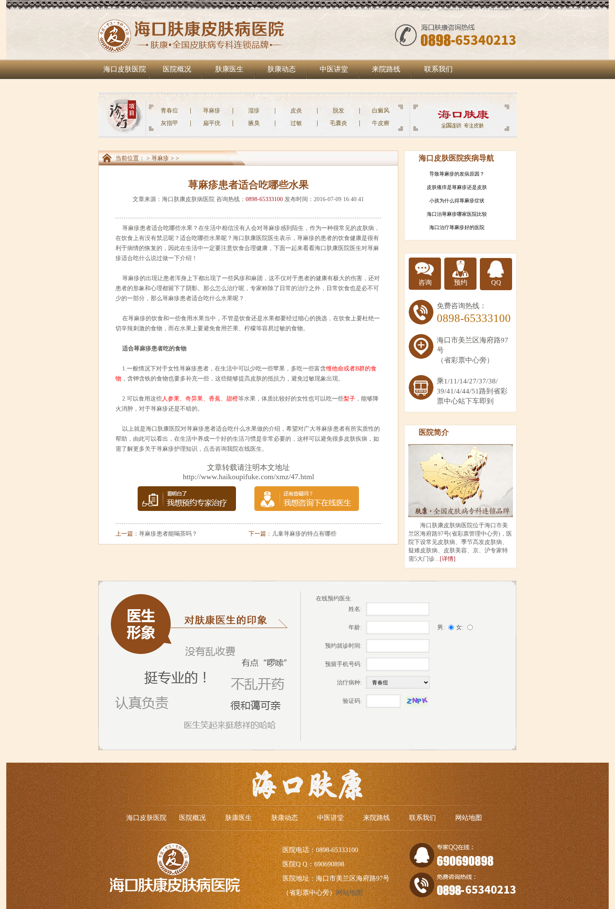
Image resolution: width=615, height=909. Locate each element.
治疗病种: (349, 682)
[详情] (448, 559)
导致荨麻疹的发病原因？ (456, 174)
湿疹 (254, 110)
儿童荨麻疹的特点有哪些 (304, 534)
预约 (460, 282)
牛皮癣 (381, 123)
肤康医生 (229, 69)
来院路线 (386, 69)
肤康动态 (281, 69)
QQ (496, 282)
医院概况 (177, 69)
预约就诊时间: (343, 646)
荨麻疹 (211, 110)
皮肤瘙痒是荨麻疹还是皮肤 (457, 187)
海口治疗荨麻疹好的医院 (456, 227)
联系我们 (438, 69)
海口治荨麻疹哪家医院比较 (457, 214)
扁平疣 (211, 123)
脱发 (338, 110)
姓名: (355, 609)
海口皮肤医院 (124, 69)
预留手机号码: (343, 664)
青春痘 (169, 110)
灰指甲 (169, 123)
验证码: (352, 701)
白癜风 (381, 110)
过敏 (296, 123)
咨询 (425, 282)
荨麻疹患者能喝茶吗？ (168, 534)
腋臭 (254, 123)
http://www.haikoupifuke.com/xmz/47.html (248, 476)
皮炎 (296, 110)
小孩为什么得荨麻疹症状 (456, 201)
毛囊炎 (338, 123)
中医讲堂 (334, 69)
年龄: (355, 627)
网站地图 (468, 817)
